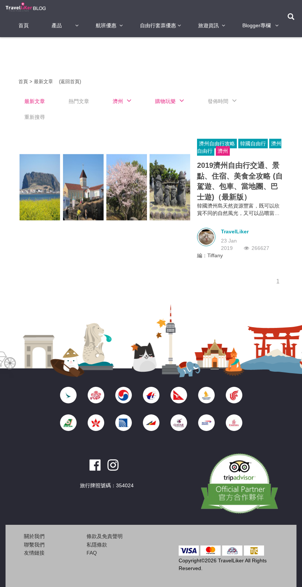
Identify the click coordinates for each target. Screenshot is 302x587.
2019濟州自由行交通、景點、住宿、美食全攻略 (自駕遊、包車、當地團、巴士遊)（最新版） (240, 181)
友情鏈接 (34, 553)
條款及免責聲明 (105, 536)
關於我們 (34, 536)
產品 (57, 25)
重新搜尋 (34, 117)
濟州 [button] (118, 101)
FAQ (92, 553)
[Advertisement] (152, 57)
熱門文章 (79, 101)
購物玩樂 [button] (165, 101)
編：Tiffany (210, 255)
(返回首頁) (70, 81)
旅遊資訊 (208, 25)
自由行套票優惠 (158, 25)
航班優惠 (106, 25)
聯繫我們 (34, 545)
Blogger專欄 (256, 25)
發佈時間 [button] (218, 101)
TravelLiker (235, 231)
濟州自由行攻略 (217, 143)
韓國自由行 (253, 143)
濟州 (223, 151)
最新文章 (44, 81)
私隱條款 (97, 545)
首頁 (23, 25)
